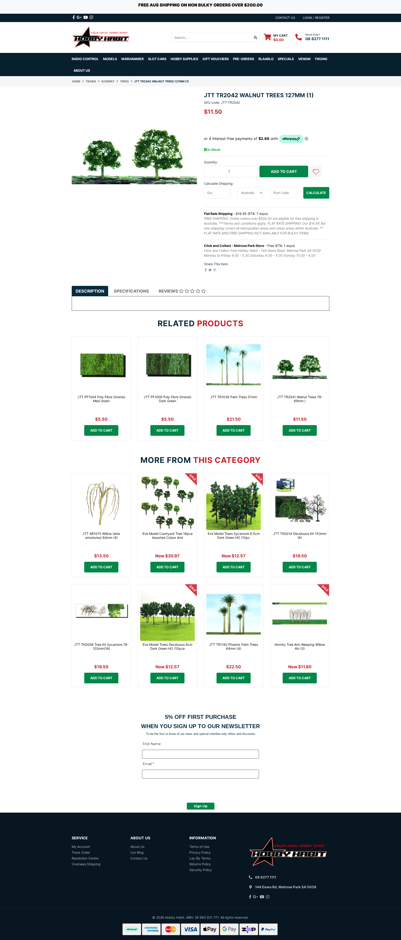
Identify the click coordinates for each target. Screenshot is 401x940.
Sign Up (200, 806)
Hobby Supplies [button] (184, 59)
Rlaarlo (266, 59)
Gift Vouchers (216, 59)
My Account (81, 847)
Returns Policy (200, 864)
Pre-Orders (243, 59)
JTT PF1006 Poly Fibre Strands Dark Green (167, 399)
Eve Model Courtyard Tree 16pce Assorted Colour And (167, 535)
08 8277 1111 (317, 38)
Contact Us (138, 858)
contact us (285, 17)
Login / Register (316, 17)
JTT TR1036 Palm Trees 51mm (233, 397)
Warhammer (132, 59)
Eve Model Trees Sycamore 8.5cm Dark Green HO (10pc (234, 535)
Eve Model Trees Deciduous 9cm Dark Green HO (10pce (167, 646)
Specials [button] (286, 59)
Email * (148, 764)
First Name (152, 744)
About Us (82, 70)
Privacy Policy (200, 852)
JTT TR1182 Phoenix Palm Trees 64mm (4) (233, 646)
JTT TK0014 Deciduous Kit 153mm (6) (299, 535)
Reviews (169, 291)
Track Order (81, 852)
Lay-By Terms (199, 858)
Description (90, 291)
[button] (316, 171)
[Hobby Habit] (101, 37)
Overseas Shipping (86, 864)
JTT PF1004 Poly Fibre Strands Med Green (101, 399)
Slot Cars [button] (157, 59)
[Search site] (255, 37)
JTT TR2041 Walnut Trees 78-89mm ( (300, 399)
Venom (304, 59)
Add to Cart (284, 171)
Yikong (321, 59)
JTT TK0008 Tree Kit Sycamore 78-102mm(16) (101, 646)
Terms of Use (199, 847)
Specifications (131, 291)
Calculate (316, 193)
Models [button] (110, 59)
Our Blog (137, 852)
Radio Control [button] (85, 59)
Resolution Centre (85, 858)
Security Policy (200, 870)
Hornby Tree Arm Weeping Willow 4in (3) (300, 646)
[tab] (90, 291)
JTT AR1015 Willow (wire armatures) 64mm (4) (101, 535)
